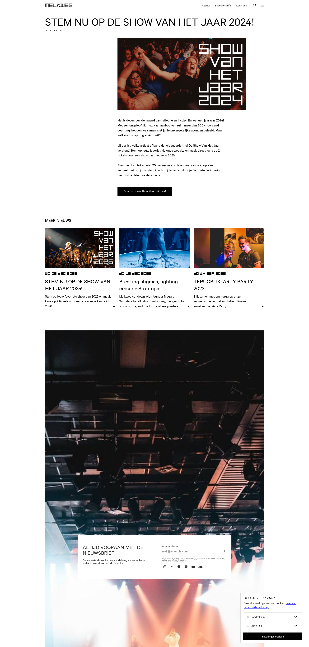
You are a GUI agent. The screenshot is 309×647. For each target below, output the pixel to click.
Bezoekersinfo (223, 5)
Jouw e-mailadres (170, 545)
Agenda (206, 5)
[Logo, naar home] (58, 5)
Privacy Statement (179, 560)
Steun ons (241, 5)
